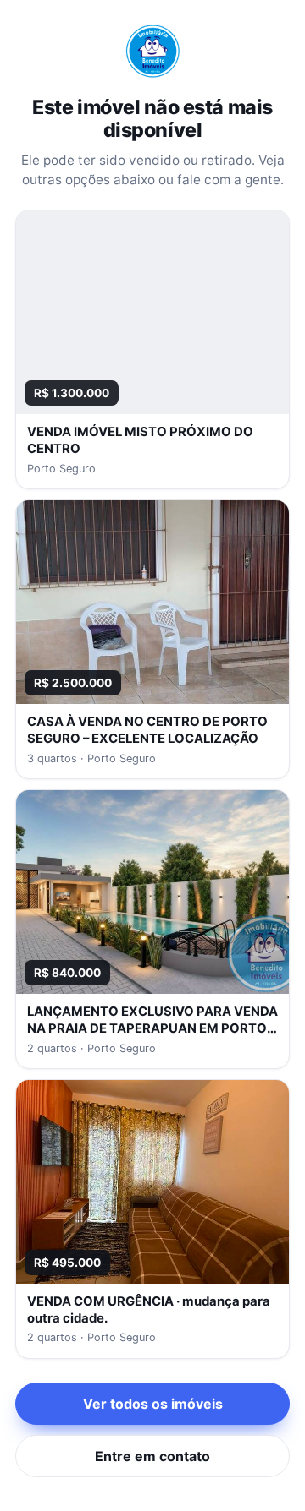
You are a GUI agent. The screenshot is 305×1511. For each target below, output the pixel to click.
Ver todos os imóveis (153, 1403)
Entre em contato (152, 1456)
